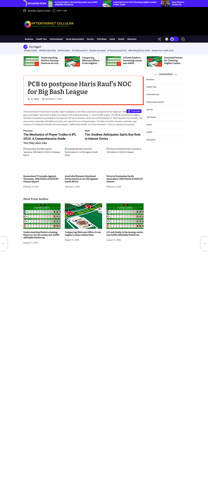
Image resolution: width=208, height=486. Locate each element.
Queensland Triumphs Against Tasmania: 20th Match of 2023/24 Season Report (40, 179)
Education (131, 39)
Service (90, 39)
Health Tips (41, 39)
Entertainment (56, 39)
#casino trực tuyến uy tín (162, 50)
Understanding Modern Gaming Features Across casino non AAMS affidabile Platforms (50, 64)
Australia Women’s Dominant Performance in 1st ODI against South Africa (81, 179)
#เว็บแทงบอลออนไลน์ (117, 50)
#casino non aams (97, 50)
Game (112, 39)
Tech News (102, 39)
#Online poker (64, 50)
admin (36, 99)
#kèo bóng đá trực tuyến (139, 50)
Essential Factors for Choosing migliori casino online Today (173, 61)
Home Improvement (75, 39)
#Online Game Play (47, 50)
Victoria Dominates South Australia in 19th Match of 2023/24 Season (124, 179)
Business (29, 39)
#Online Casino (31, 50)
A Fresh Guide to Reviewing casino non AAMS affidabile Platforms (132, 63)
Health (121, 39)
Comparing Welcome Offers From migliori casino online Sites (92, 61)
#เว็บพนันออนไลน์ (80, 50)
